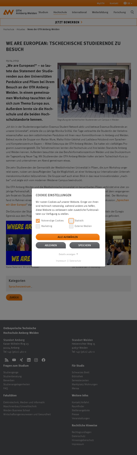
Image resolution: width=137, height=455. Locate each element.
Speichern (84, 245)
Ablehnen (51, 245)
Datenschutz (75, 261)
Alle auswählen (68, 237)
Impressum (61, 261)
